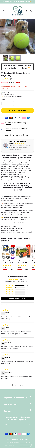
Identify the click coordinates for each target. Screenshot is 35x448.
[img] (5, 310)
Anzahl (3, 100)
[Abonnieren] (29, 424)
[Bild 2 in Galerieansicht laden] (12, 58)
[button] (4, 11)
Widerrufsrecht (24, 439)
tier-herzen (14, 439)
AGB (22, 442)
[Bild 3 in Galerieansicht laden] (18, 58)
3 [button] (18, 385)
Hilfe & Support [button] (10, 404)
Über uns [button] (7, 411)
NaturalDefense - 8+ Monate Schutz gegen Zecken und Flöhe (8, 261)
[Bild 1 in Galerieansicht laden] (5, 58)
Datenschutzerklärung (13, 442)
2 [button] (15, 385)
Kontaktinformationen (11, 445)
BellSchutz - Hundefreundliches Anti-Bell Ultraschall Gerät (23, 261)
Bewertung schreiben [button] (17, 298)
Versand (27, 442)
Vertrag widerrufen (25, 445)
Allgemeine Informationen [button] (15, 397)
